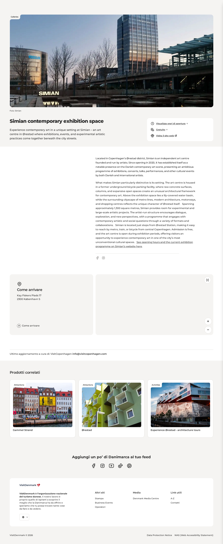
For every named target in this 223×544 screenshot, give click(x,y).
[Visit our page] (102, 465)
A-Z (172, 498)
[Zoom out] (208, 329)
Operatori (100, 507)
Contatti (175, 502)
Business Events (104, 502)
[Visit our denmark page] (93, 465)
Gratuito (160, 129)
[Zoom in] (208, 321)
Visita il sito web (165, 135)
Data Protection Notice (159, 535)
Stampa (99, 498)
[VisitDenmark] (29, 485)
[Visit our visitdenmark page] (111, 465)
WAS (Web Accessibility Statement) (193, 535)
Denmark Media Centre (146, 498)
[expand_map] (207, 280)
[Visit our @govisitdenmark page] (120, 465)
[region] (154, 304)
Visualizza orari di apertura (171, 123)
